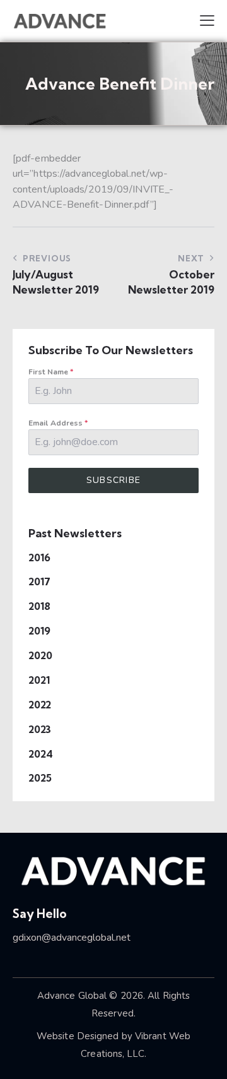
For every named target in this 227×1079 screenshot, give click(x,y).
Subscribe (113, 480)
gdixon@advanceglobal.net (72, 938)
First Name (50, 372)
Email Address (58, 423)
